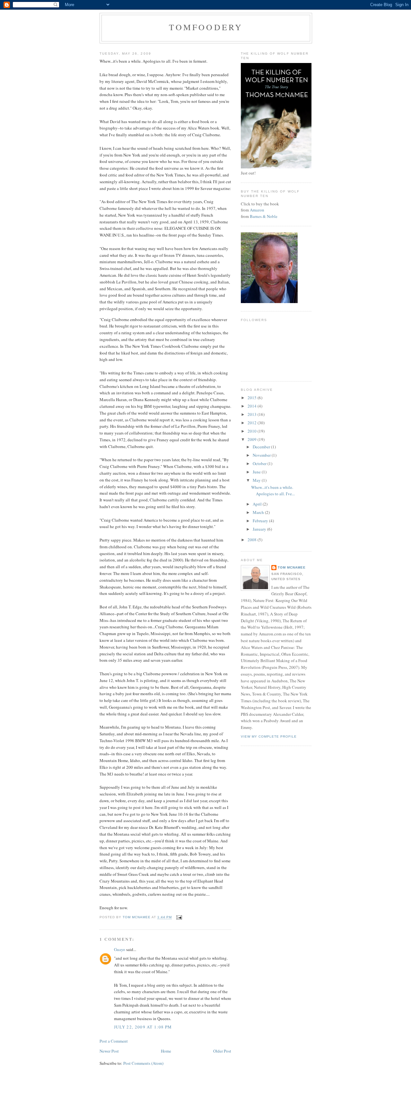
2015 (253, 397)
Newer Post (109, 1051)
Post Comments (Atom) (143, 1063)
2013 (253, 414)
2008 (253, 540)
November (262, 455)
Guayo (119, 949)
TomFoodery (206, 27)
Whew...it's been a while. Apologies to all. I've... (273, 490)
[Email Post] (178, 917)
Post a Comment (114, 1041)
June (257, 472)
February (261, 521)
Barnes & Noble (263, 216)
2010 (253, 431)
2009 (253, 439)
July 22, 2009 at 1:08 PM (143, 1027)
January (260, 529)
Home (166, 1051)
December (262, 447)
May (257, 480)
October (260, 463)
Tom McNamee (292, 567)
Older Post (222, 1051)
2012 (253, 423)
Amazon (257, 210)
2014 (253, 406)
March (259, 512)
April (258, 504)
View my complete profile (269, 736)
